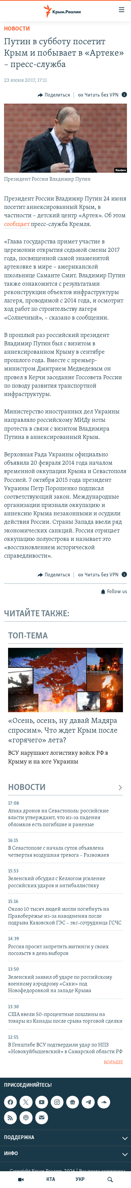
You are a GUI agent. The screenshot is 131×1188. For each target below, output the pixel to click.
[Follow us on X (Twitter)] (25, 1102)
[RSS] (10, 1117)
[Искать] (110, 1179)
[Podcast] (25, 1117)
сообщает (17, 225)
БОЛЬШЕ (113, 1062)
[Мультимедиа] (21, 1179)
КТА (50, 1179)
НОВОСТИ (27, 787)
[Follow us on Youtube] (41, 1102)
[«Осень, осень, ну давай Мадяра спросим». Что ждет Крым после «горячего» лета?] (65, 680)
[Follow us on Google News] (72, 1102)
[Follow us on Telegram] (88, 1102)
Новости (17, 29)
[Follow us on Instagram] (57, 1102)
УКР (80, 1179)
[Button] (54, 95)
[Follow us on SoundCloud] (103, 1102)
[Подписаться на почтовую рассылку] (41, 1117)
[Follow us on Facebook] (10, 1102)
